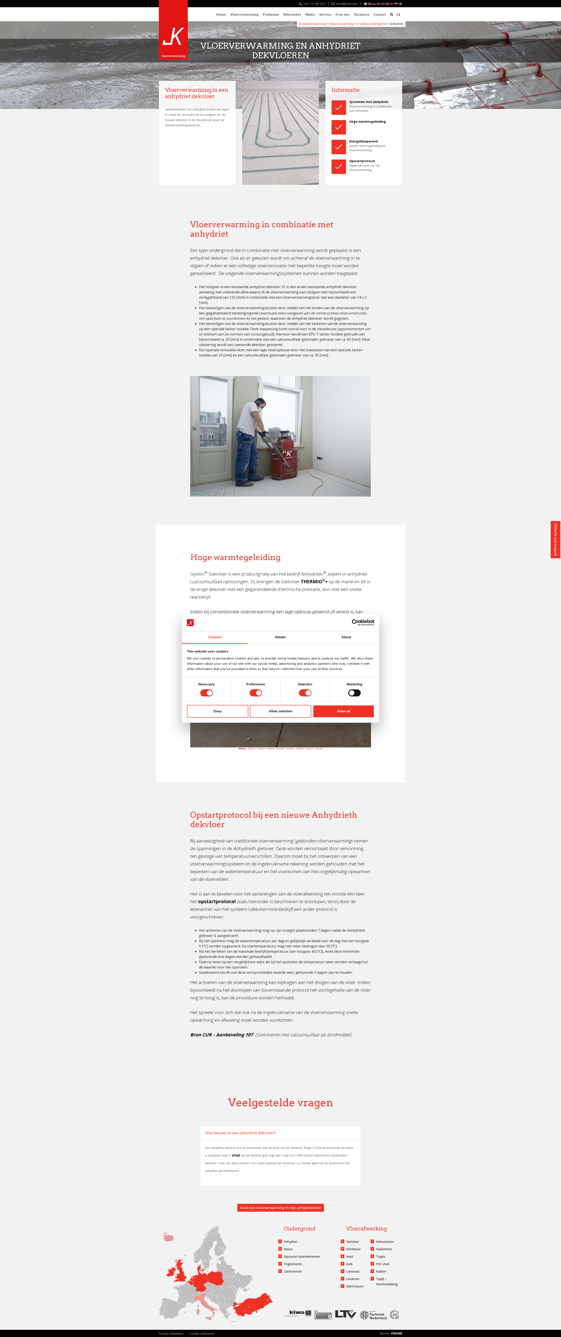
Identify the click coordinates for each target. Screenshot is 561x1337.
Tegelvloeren (293, 1264)
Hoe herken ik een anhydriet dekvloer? (241, 1133)
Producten (271, 14)
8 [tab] (309, 751)
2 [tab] (251, 751)
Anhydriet (290, 1241)
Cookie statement (202, 1333)
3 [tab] (261, 751)
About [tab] (346, 637)
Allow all (343, 711)
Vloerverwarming (244, 14)
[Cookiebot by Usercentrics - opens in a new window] (355, 622)
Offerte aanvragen (556, 539)
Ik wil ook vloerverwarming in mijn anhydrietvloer (280, 1207)
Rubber (381, 1271)
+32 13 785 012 (314, 4)
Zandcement (293, 1271)
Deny (218, 711)
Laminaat (353, 1271)
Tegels (380, 1256)
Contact (380, 14)
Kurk (349, 1264)
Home (221, 14)
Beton (288, 1249)
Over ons (343, 14)
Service (325, 14)
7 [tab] (299, 751)
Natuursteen (385, 1241)
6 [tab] (290, 751)
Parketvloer (384, 1249)
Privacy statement (171, 1333)
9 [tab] (319, 751)
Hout (349, 1256)
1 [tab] (241, 751)
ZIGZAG (396, 1333)
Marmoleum (355, 1286)
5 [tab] (280, 751)
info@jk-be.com (346, 4)
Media (310, 14)
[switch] (256, 693)
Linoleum (352, 1279)
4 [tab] (270, 751)
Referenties (292, 14)
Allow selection (280, 711)
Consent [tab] (214, 637)
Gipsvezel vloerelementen (302, 1256)
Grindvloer (353, 1249)
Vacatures (361, 14)
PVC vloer (383, 1264)
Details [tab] (280, 637)
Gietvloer (352, 1241)
